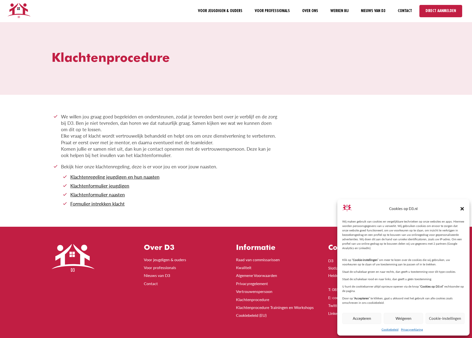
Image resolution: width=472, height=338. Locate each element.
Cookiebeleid (390, 329)
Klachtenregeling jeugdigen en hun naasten (115, 177)
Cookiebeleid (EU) (251, 315)
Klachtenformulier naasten (97, 194)
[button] (462, 208)
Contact (405, 11)
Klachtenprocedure (252, 299)
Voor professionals (272, 11)
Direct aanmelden (441, 11)
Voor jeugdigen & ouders (220, 11)
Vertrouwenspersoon (254, 291)
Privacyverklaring (412, 329)
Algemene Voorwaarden (256, 275)
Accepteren (362, 318)
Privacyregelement (252, 283)
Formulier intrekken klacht (97, 204)
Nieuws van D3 (373, 11)
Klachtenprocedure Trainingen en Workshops (275, 307)
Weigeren (403, 318)
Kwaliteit (243, 267)
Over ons (310, 11)
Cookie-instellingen (445, 318)
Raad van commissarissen (258, 259)
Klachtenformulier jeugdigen (99, 186)
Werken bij (339, 11)
